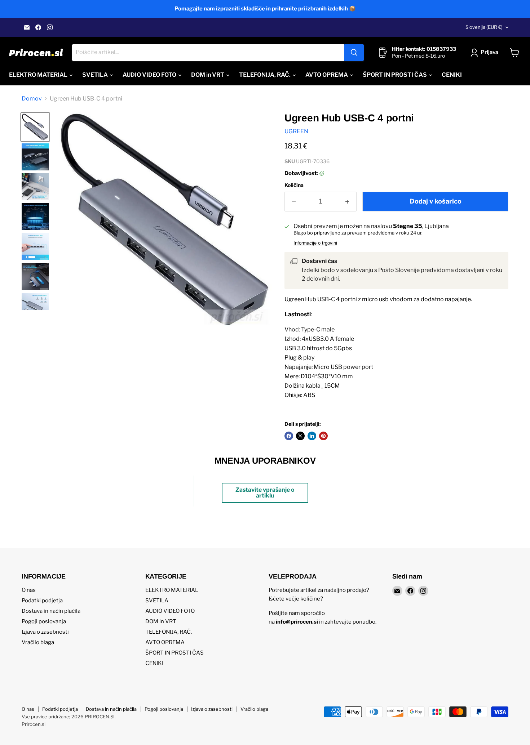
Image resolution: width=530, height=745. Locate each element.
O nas (29, 590)
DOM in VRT (208, 74)
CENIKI (452, 74)
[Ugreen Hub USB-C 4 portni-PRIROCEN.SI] (35, 127)
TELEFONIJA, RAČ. (265, 74)
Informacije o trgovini (315, 243)
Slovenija (484, 27)
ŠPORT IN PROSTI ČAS (395, 74)
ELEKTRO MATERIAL (39, 74)
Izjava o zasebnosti (45, 632)
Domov (32, 98)
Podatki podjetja (42, 600)
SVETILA (95, 74)
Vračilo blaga (38, 642)
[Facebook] (38, 27)
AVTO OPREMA (327, 74)
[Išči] (354, 52)
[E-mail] (27, 27)
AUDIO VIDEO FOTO (150, 74)
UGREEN (296, 131)
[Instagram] (50, 27)
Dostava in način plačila (51, 611)
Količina (294, 185)
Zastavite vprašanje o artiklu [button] (265, 492)
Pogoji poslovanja (44, 621)
